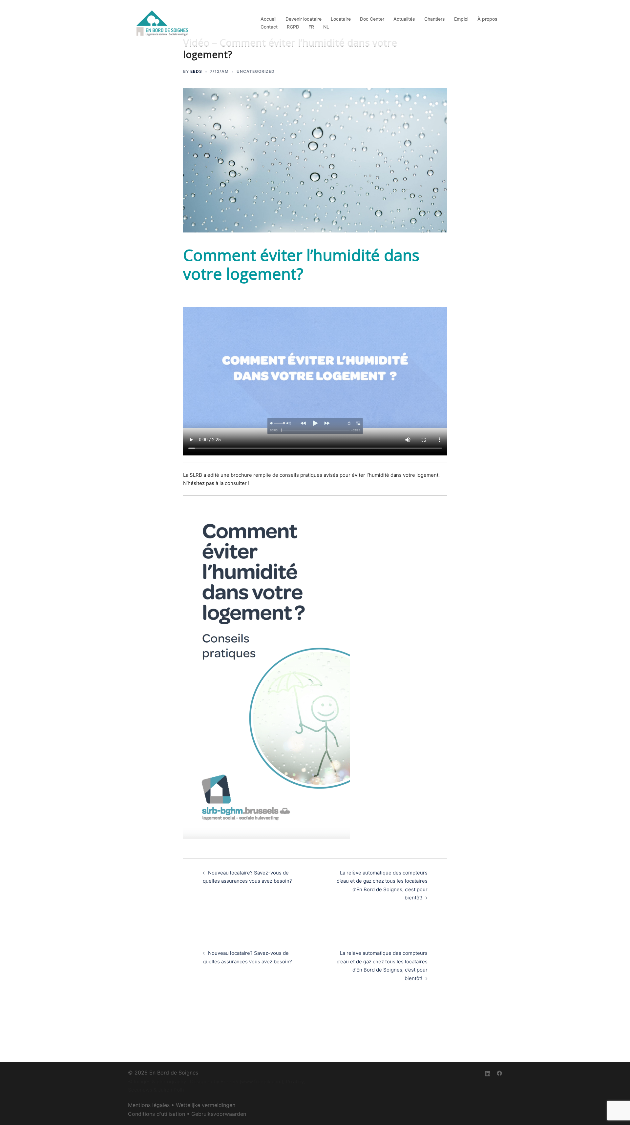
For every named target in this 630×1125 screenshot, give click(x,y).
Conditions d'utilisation (156, 1114)
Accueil (268, 19)
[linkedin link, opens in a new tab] (487, 1072)
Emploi (461, 19)
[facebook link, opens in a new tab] (499, 1072)
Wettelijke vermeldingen (205, 1105)
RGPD (293, 27)
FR (311, 27)
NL (326, 27)
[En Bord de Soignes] (163, 22)
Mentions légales (149, 1105)
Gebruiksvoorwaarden (218, 1114)
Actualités (404, 19)
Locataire (341, 19)
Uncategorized (256, 71)
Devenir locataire (303, 19)
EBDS (196, 71)
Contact (269, 27)
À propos (487, 19)
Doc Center (372, 19)
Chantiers (434, 19)
